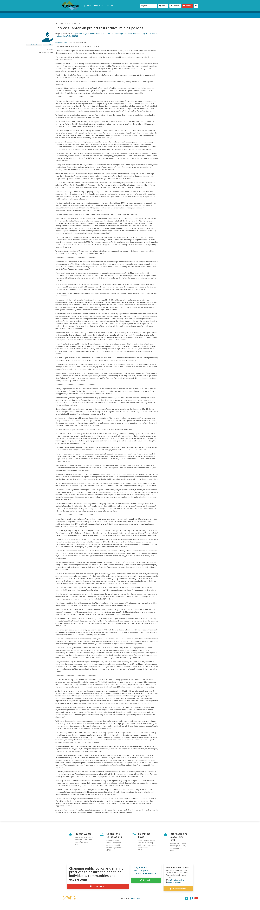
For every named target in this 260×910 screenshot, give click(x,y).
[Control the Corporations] (47, 40)
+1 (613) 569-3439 (174, 882)
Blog (82, 6)
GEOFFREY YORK (61, 42)
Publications (98, 6)
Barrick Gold (30, 45)
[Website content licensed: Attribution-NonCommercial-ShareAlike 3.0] (69, 898)
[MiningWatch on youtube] (196, 898)
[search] (196, 6)
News (89, 6)
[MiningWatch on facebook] (191, 898)
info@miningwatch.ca (176, 880)
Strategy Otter (134, 898)
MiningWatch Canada (179, 867)
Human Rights (48, 45)
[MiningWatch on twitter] (186, 898)
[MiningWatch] (70, 5)
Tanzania (39, 45)
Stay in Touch (140, 867)
